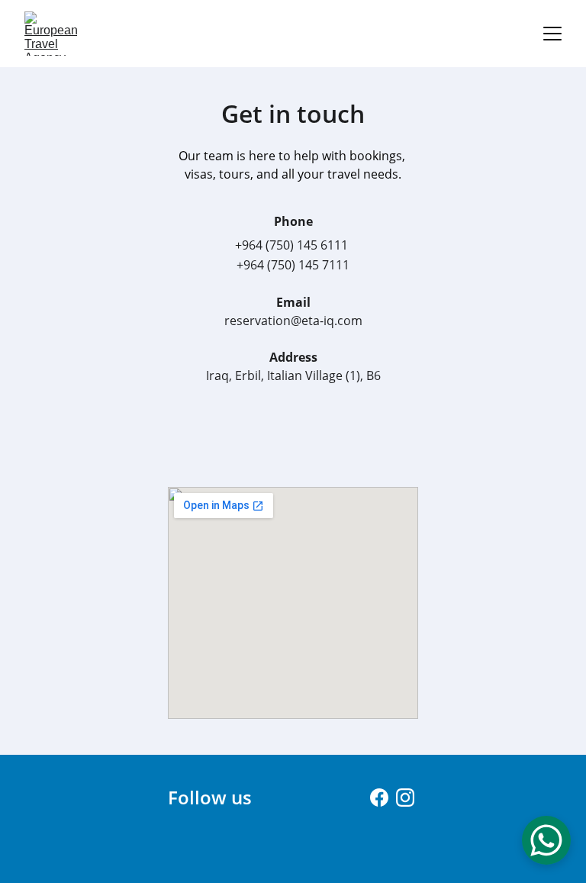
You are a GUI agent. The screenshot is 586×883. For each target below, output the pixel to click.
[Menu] (552, 33)
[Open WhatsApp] (546, 840)
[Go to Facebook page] (379, 797)
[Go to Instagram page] (405, 797)
